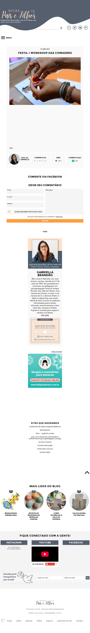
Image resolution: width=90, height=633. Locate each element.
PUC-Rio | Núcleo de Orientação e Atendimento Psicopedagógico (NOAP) (45, 438)
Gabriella (24, 160)
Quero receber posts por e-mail (28, 212)
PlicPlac (58, 613)
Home (9, 621)
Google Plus (37, 160)
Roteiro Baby (45, 452)
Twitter (40, 160)
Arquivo (49, 621)
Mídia (39, 621)
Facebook (69, 28)
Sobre (18, 621)
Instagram (75, 28)
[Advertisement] (45, 125)
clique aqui (59, 216)
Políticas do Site (64, 621)
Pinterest (42, 160)
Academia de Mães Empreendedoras (45, 427)
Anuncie (29, 621)
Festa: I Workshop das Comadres (45, 52)
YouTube (80, 28)
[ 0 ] (59, 161)
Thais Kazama (39, 613)
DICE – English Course (45, 433)
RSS (86, 28)
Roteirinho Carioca (45, 449)
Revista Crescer (45, 442)
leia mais (45, 315)
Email (45, 160)
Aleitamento (45, 430)
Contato (79, 621)
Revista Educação (44, 445)
